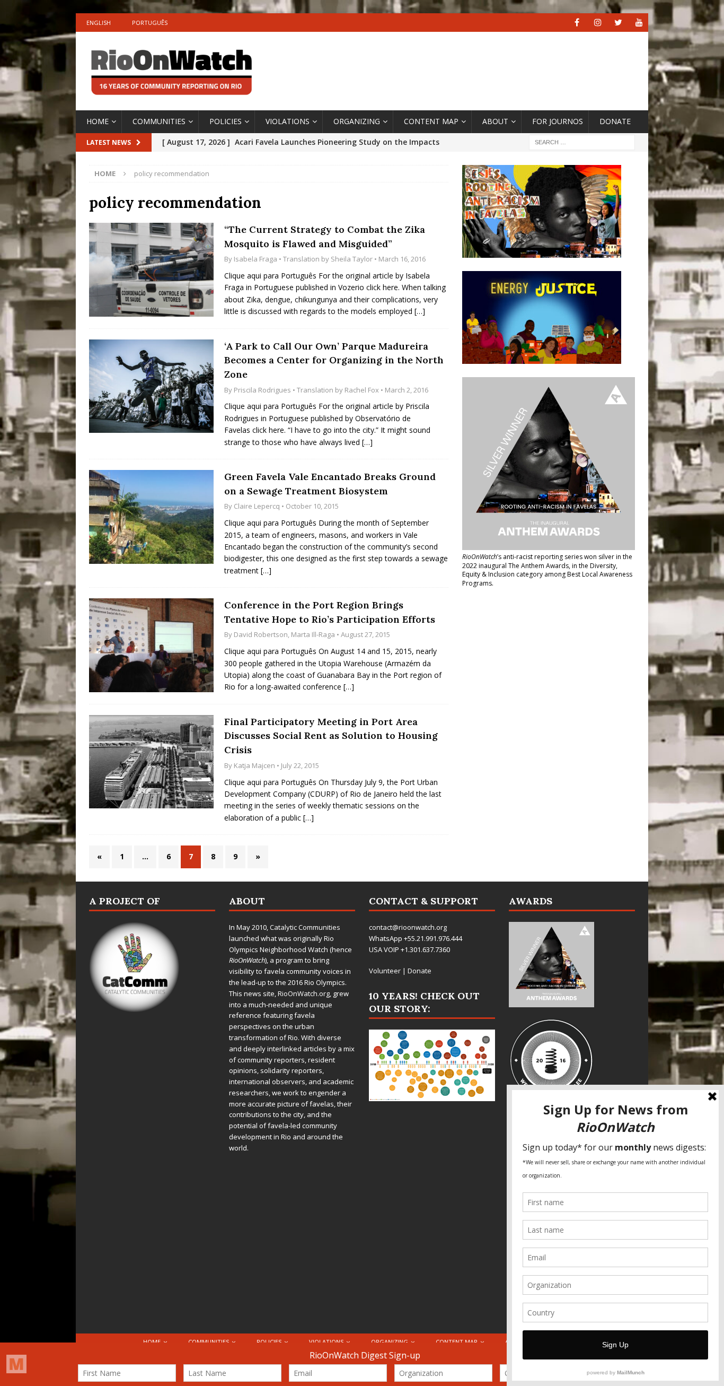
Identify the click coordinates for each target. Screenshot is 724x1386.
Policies (225, 121)
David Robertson (261, 634)
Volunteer (385, 970)
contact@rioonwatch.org (408, 927)
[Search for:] (582, 141)
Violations (288, 121)
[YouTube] (639, 22)
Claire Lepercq (257, 506)
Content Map (431, 121)
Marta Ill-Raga (313, 634)
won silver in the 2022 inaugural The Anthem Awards (547, 561)
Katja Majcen (254, 765)
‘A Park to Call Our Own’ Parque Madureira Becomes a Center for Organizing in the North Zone (334, 360)
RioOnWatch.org (304, 993)
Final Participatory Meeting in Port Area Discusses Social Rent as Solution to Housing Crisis (331, 736)
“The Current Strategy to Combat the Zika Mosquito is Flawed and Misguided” (324, 236)
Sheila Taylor (352, 259)
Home (97, 121)
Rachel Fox (362, 390)
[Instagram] (597, 22)
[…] (419, 311)
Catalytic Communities (305, 927)
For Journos (557, 121)
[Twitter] (618, 22)
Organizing (356, 121)
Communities (159, 121)
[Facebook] (577, 22)
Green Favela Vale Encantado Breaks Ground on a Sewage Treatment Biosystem (330, 483)
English (98, 23)
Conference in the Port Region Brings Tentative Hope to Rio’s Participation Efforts (329, 612)
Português (149, 23)
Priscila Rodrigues (262, 390)
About (495, 121)
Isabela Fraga (255, 259)
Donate (615, 121)
